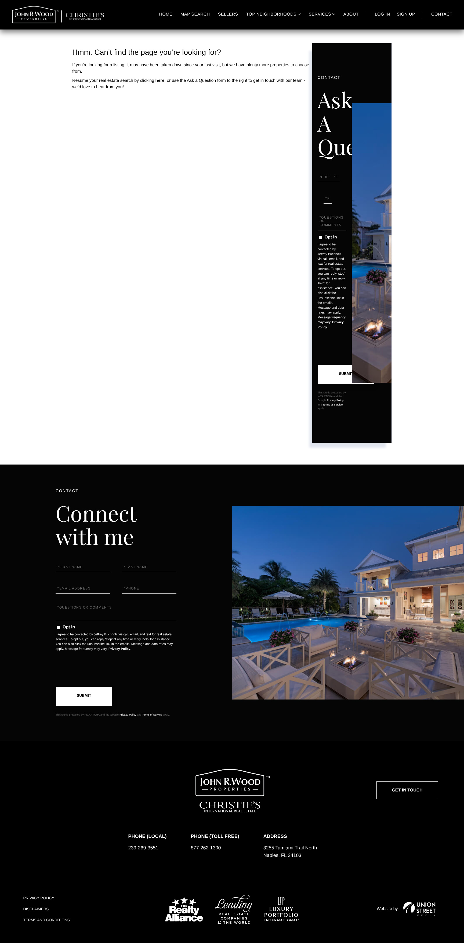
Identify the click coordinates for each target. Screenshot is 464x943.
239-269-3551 (143, 847)
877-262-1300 (206, 847)
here (159, 80)
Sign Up (406, 14)
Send (346, 374)
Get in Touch (407, 790)
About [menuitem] (351, 14)
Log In (382, 14)
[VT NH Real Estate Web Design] (419, 909)
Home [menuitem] (166, 14)
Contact (441, 14)
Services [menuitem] (320, 14)
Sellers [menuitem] (228, 14)
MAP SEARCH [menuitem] (195, 14)
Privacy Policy (335, 400)
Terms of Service (333, 404)
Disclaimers (36, 909)
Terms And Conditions (46, 920)
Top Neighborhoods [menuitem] (271, 14)
